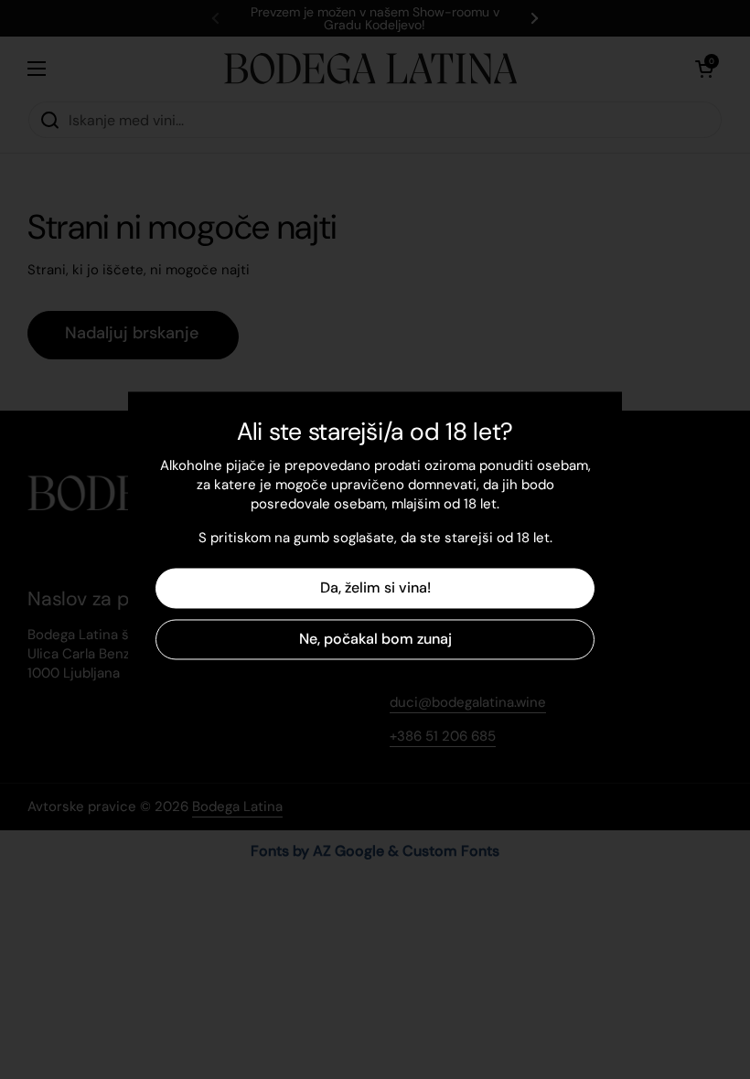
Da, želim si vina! (375, 588)
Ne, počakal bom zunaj (375, 639)
